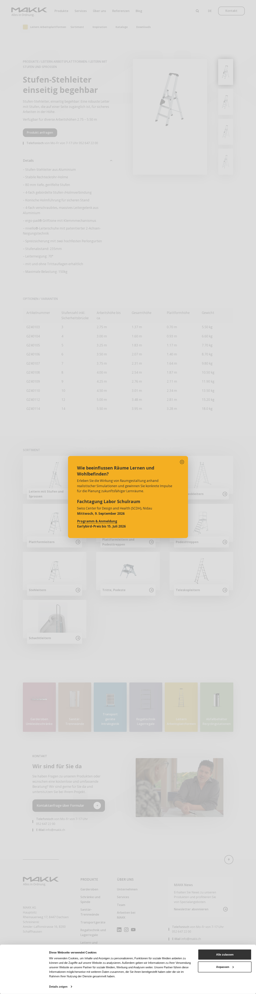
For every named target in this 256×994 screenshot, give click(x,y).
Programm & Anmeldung (97, 521)
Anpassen (222, 966)
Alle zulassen (225, 954)
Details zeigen (58, 986)
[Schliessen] (182, 462)
